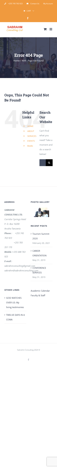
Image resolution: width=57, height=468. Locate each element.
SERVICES (31, 136)
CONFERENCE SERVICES (39, 270)
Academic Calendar (40, 290)
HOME (30, 126)
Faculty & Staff (38, 295)
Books (30, 145)
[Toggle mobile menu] (51, 29)
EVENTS (31, 140)
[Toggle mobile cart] (45, 29)
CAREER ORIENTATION (39, 253)
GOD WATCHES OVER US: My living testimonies (15, 302)
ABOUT (30, 131)
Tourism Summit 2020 (40, 236)
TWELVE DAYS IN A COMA (15, 317)
